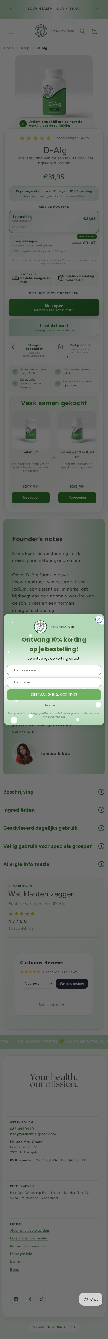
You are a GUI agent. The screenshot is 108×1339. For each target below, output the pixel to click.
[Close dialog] (99, 619)
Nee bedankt (54, 705)
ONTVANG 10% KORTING (54, 694)
